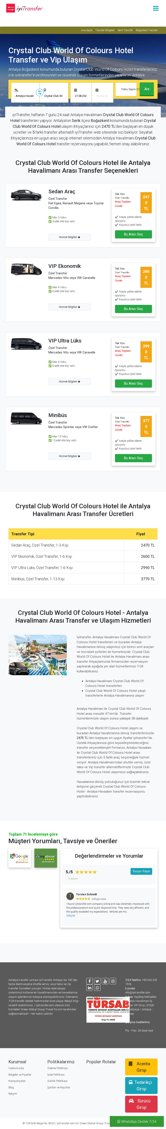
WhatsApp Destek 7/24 (138, 1121)
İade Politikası (56, 1074)
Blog (11, 1087)
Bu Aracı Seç (133, 234)
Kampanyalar (17, 1081)
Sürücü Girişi (143, 1104)
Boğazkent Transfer (147, 30)
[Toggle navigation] (156, 8)
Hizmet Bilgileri (68, 237)
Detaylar (70, 915)
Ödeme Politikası (57, 1068)
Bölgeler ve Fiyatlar (20, 1074)
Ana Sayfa (87, 30)
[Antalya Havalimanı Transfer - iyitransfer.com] (26, 8)
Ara (146, 89)
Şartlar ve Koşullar (58, 1087)
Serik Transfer (125, 30)
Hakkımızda (16, 1068)
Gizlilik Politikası (57, 1081)
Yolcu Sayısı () (130, 89)
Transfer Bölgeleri (105, 30)
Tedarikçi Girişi (143, 1085)
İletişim (12, 1093)
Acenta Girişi (143, 1067)
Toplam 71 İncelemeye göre (33, 834)
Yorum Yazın (141, 871)
